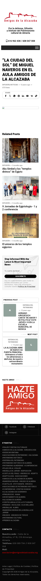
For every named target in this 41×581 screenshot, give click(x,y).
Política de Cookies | (23, 566)
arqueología (30, 450)
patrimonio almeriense (13, 465)
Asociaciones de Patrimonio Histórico (20, 486)
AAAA (18, 494)
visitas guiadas (24, 489)
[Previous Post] (10, 310)
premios (6, 505)
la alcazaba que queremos (15, 492)
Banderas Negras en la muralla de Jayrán (17, 511)
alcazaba (34, 455)
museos (6, 515)
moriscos (25, 473)
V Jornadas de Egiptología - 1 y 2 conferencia (19, 208)
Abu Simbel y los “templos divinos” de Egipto (16, 170)
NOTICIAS (14, 85)
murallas (7, 507)
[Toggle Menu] (37, 48)
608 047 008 (29, 41)
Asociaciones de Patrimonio (15, 455)
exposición (26, 471)
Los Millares (28, 505)
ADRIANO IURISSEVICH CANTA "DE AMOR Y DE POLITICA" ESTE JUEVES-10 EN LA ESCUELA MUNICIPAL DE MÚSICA (27, 321)
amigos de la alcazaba (13, 450)
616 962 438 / (15, 41)
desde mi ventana (10, 452)
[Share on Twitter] (10, 96)
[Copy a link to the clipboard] (36, 96)
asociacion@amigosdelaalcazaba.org (20, 552)
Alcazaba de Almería (12, 500)
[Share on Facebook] (6, 96)
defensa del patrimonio (13, 460)
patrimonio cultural (12, 518)
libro (16, 507)
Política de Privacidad (26, 286)
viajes (18, 468)
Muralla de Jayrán (11, 471)
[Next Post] (31, 345)
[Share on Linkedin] (23, 96)
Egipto (35, 473)
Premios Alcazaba (11, 520)
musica (29, 484)
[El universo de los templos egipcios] (20, 225)
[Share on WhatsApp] (14, 96)
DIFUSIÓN (6, 85)
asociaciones (22, 476)
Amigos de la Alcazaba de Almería (18, 479)
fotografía (19, 484)
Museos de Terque (20, 515)
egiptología (8, 476)
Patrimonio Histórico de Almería (17, 463)
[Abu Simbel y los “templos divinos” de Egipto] (20, 150)
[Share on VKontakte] (32, 96)
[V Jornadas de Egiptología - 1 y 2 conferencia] (20, 188)
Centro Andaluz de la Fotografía (18, 502)
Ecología (16, 505)
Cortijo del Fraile (11, 473)
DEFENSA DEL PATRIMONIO (28, 306)
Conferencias (9, 489)
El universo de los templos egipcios (17, 245)
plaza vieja (8, 468)
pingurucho (8, 494)
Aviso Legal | (7, 566)
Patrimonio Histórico (12, 458)
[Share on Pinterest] (19, 96)
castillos (7, 484)
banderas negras (10, 481)
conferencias (31, 465)
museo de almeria (28, 481)
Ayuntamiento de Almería (14, 497)
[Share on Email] (27, 96)
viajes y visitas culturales (15, 447)
